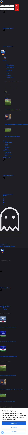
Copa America (8, 154)
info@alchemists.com (5, 244)
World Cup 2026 (7, 157)
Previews (9, 75)
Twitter (5, 309)
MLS (8, 73)
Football (5, 60)
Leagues (5, 141)
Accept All (14, 423)
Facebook (6, 307)
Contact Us (9, 70)
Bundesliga (7, 147)
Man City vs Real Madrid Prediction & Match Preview (8, 356)
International (6, 150)
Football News (10, 77)
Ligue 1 (6, 149)
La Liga (6, 144)
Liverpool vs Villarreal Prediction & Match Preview (8, 341)
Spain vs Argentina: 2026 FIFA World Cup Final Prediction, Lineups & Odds (16, 124)
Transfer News (10, 69)
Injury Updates (10, 67)
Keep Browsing (11, 246)
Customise (14, 427)
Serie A (6, 145)
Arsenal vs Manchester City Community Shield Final (13, 109)
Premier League (8, 142)
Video (6, 155)
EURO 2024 (8, 152)
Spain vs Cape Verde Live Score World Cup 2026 (12, 136)
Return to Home (4, 246)
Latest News (9, 64)
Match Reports (10, 65)
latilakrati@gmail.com (8, 28)
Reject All (14, 431)
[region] (14, 421)
